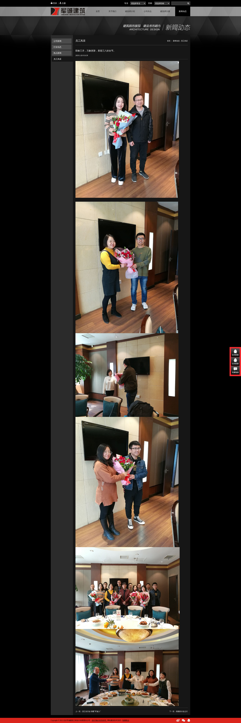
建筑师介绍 (130, 11)
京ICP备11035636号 (99, 720)
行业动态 (57, 47)
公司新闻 (57, 41)
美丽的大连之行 (182, 711)
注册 (63, 3)
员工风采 (57, 59)
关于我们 (112, 11)
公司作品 (147, 11)
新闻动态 (183, 11)
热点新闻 (57, 53)
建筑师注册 (165, 11)
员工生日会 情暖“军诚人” (91, 711)
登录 (54, 3)
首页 (98, 11)
